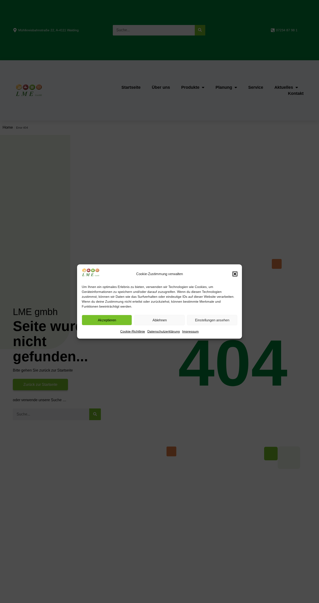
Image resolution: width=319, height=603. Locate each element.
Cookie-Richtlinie (132, 331)
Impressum (190, 331)
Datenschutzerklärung (163, 331)
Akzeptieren (107, 320)
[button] (235, 274)
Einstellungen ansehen (212, 320)
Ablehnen (159, 320)
